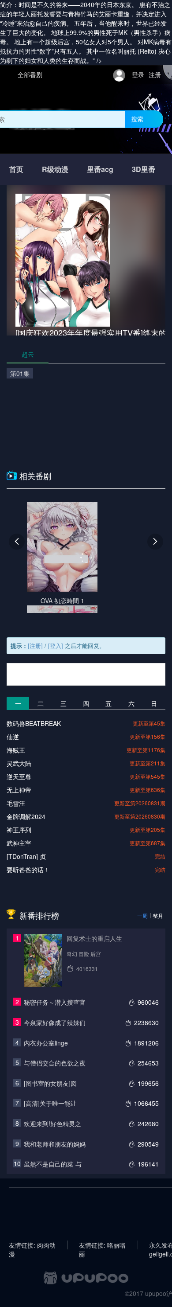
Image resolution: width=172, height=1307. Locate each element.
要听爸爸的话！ (28, 869)
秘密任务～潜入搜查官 (55, 1002)
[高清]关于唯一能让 (50, 1103)
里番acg (100, 169)
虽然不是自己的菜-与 (53, 1163)
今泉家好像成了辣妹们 (55, 1022)
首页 (16, 169)
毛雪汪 (16, 803)
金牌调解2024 (26, 816)
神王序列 (19, 829)
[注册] (35, 645)
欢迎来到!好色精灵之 (52, 1123)
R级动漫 (55, 169)
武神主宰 (19, 843)
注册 (155, 74)
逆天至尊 (19, 776)
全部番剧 (30, 74)
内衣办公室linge (46, 1042)
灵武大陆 (19, 763)
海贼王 (16, 749)
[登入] (55, 645)
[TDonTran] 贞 (26, 856)
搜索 (137, 118)
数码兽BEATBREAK (34, 723)
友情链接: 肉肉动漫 (32, 1245)
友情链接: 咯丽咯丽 (102, 1245)
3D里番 (143, 169)
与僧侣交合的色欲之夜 (55, 1062)
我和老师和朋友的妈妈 (55, 1143)
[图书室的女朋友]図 (50, 1083)
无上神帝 (19, 789)
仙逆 (13, 736)
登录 (138, 74)
